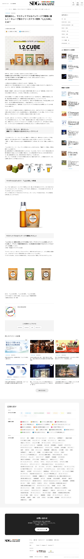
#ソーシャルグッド (38, 469)
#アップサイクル (24, 473)
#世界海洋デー (24, 452)
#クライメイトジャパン (25, 476)
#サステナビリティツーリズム (43, 485)
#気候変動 (54, 457)
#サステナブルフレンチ (25, 480)
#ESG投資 (57, 447)
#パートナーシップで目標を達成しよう (29, 454)
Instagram (44, 545)
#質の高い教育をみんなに (26, 478)
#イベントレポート (37, 471)
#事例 (71, 450)
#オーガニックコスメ (46, 442)
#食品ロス (23, 471)
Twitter (37, 545)
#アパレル (57, 452)
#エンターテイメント (63, 473)
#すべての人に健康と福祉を (44, 454)
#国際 (30, 499)
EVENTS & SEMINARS (67, 25)
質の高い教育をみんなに (60, 421)
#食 (28, 438)
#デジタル (36, 461)
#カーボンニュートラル (69, 466)
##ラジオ (43, 478)
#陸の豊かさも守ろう (38, 447)
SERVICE (65, 37)
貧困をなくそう (24, 421)
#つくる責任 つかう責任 (48, 488)
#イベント (23, 438)
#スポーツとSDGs (61, 469)
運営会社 (46, 556)
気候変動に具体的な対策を (56, 429)
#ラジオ (59, 485)
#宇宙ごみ (53, 490)
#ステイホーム (52, 438)
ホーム (31, 540)
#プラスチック (24, 457)
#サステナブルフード (36, 490)
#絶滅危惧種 (46, 450)
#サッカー (67, 495)
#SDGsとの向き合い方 (57, 454)
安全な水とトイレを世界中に (43, 424)
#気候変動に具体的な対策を (64, 492)
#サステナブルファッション (26, 447)
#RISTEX (27, 450)
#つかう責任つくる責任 (25, 440)
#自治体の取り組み (25, 492)
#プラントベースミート (56, 471)
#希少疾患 (23, 497)
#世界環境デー (60, 438)
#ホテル (42, 461)
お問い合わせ (56, 540)
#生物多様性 (39, 445)
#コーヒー (36, 495)
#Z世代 (62, 452)
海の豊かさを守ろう (24, 31)
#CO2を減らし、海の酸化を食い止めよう (57, 483)
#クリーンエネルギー (25, 490)
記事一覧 (10, 9)
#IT (36, 466)
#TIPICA (43, 497)
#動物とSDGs (54, 450)
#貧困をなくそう (44, 459)
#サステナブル (68, 445)
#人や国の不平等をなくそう (26, 469)
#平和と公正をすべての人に (47, 464)
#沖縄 (28, 483)
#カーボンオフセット (59, 464)
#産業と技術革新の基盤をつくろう (28, 485)
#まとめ (65, 454)
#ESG (67, 450)
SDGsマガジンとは (5, 3)
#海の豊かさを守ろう (37, 480)
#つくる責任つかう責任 (47, 452)
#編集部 (32, 438)
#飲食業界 (47, 457)
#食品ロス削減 (69, 438)
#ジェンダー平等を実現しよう (50, 473)
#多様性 (38, 452)
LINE (32, 327)
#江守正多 (29, 471)
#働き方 (70, 478)
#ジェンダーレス (36, 440)
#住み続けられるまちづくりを (27, 466)
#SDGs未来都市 (56, 478)
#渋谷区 (49, 495)
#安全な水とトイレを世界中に (61, 488)
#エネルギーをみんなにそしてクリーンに (52, 480)
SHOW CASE (66, 22)
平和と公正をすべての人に (39, 432)
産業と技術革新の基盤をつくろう (41, 427)
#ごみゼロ (38, 488)
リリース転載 (65, 40)
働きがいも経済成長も (26, 427)
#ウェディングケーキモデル (52, 461)
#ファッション (39, 450)
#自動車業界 (36, 478)
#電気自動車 (65, 480)
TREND (65, 34)
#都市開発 (72, 480)
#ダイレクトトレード (61, 490)
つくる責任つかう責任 (11, 31)
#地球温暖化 (53, 445)
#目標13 (29, 497)
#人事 (38, 497)
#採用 (31, 495)
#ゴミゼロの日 (61, 457)
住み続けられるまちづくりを (27, 429)
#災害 (32, 450)
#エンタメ (23, 483)
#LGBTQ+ (40, 483)
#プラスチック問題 (64, 461)
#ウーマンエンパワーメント (26, 461)
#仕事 (69, 490)
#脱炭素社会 (46, 471)
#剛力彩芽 (64, 478)
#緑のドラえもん (61, 440)
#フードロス (41, 466)
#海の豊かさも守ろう (58, 466)
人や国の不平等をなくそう (57, 427)
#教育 (34, 497)
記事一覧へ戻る (42, 390)
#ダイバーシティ (70, 469)
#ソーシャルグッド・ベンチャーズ (28, 445)
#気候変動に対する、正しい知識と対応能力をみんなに (59, 476)
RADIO (65, 28)
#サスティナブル (48, 447)
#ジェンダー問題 (36, 442)
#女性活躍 (49, 478)
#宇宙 (64, 485)
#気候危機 (35, 476)
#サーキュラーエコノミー (41, 438)
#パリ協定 (44, 440)
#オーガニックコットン (35, 492)
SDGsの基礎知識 (13, 3)
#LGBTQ (33, 483)
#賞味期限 (57, 497)
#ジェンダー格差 (24, 495)
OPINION (65, 31)
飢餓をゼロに (34, 421)
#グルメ (45, 483)
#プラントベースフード (35, 464)
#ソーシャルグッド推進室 (68, 471)
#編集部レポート (42, 476)
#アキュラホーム (24, 464)
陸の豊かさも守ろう (25, 432)
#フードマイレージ (52, 440)
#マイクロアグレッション (50, 469)
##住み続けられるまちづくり (36, 473)
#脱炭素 (54, 492)
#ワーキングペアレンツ (57, 495)
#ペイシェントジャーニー (58, 442)
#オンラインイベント (25, 488)
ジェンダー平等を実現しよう (27, 424)
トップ (6, 9)
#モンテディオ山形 (47, 492)
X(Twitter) (20, 327)
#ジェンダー (31, 457)
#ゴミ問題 (61, 450)
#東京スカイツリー (54, 459)
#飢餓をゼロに (24, 499)
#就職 (33, 488)
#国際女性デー (46, 490)
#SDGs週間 (63, 447)
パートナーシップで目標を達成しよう (56, 432)
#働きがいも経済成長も (25, 459)
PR (64, 19)
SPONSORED (65, 43)
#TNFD (61, 459)
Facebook (27, 327)
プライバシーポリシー (38, 556)
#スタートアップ (39, 457)
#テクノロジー (71, 447)
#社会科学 (60, 445)
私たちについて (42, 540)
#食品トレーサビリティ (25, 442)
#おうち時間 (50, 497)
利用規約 (31, 556)
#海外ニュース (32, 452)
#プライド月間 (36, 459)
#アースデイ (48, 466)
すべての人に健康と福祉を (47, 421)
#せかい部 (46, 445)
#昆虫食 (53, 485)
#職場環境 (43, 495)
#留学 (22, 450)
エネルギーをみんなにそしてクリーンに (61, 424)
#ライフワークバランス (66, 497)
